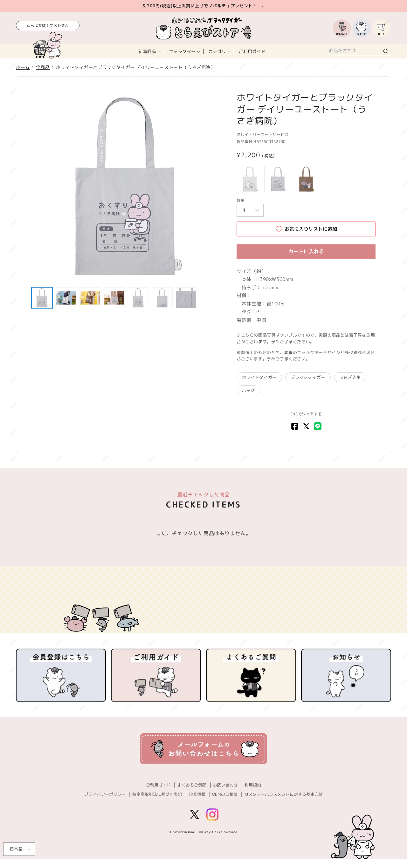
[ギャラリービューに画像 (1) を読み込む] (41, 297)
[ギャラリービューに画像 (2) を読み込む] (66, 297)
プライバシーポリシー (105, 794)
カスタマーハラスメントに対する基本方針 (283, 794)
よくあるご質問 (191, 785)
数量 (241, 200)
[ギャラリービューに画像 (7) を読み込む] (186, 297)
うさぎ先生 (350, 377)
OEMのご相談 (225, 794)
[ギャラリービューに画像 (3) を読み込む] (89, 297)
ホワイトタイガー (259, 377)
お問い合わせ (225, 785)
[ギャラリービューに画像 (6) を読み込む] (162, 297)
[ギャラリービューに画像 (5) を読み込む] (138, 297)
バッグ (248, 390)
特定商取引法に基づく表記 (157, 794)
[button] (149, 51)
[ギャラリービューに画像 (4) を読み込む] (114, 297)
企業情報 (197, 794)
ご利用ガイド (158, 785)
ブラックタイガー (308, 377)
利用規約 (253, 785)
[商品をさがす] (386, 51)
